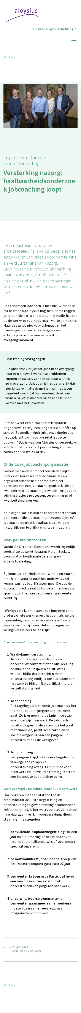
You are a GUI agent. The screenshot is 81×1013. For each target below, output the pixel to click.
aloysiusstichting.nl (62, 29)
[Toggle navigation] (74, 42)
